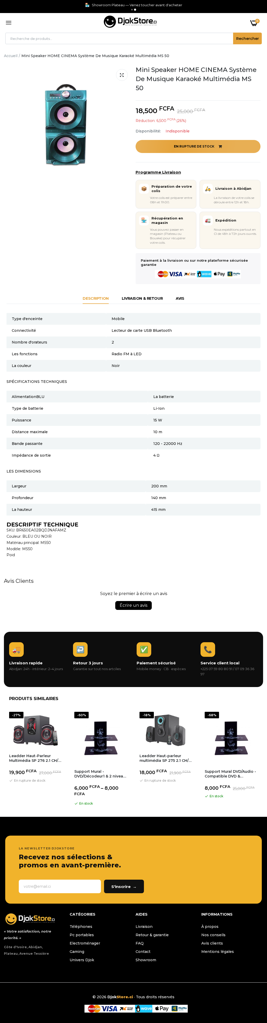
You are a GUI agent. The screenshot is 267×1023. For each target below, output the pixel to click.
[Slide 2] (135, 10)
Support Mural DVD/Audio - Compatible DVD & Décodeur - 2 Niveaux (230, 774)
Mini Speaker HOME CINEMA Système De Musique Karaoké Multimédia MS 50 (196, 79)
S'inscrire (124, 886)
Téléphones (81, 926)
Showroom (146, 960)
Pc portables (82, 935)
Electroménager (85, 943)
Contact (143, 951)
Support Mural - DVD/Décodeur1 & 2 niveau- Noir (100, 774)
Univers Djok (82, 960)
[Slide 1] (132, 9)
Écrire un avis (133, 605)
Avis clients (212, 943)
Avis (180, 298)
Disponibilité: (148, 131)
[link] (252, 990)
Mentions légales (217, 951)
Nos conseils (213, 935)
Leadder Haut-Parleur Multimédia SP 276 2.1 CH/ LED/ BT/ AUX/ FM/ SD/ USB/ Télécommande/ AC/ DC (35, 758)
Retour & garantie (152, 935)
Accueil (10, 55)
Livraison (144, 926)
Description (95, 298)
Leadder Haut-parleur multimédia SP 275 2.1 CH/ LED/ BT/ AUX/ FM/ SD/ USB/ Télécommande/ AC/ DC (165, 758)
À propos (210, 926)
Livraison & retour (142, 298)
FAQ (140, 943)
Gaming (77, 951)
